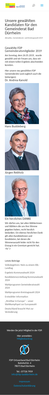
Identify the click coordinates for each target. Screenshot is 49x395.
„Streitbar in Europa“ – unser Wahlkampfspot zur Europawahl (20, 302)
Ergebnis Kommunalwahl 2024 (20, 272)
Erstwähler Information (16, 296)
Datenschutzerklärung (24, 385)
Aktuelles (8, 38)
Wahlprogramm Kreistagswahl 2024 (22, 292)
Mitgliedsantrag (24, 338)
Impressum (24, 381)
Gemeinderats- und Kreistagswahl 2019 (28, 38)
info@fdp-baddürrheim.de (25, 374)
